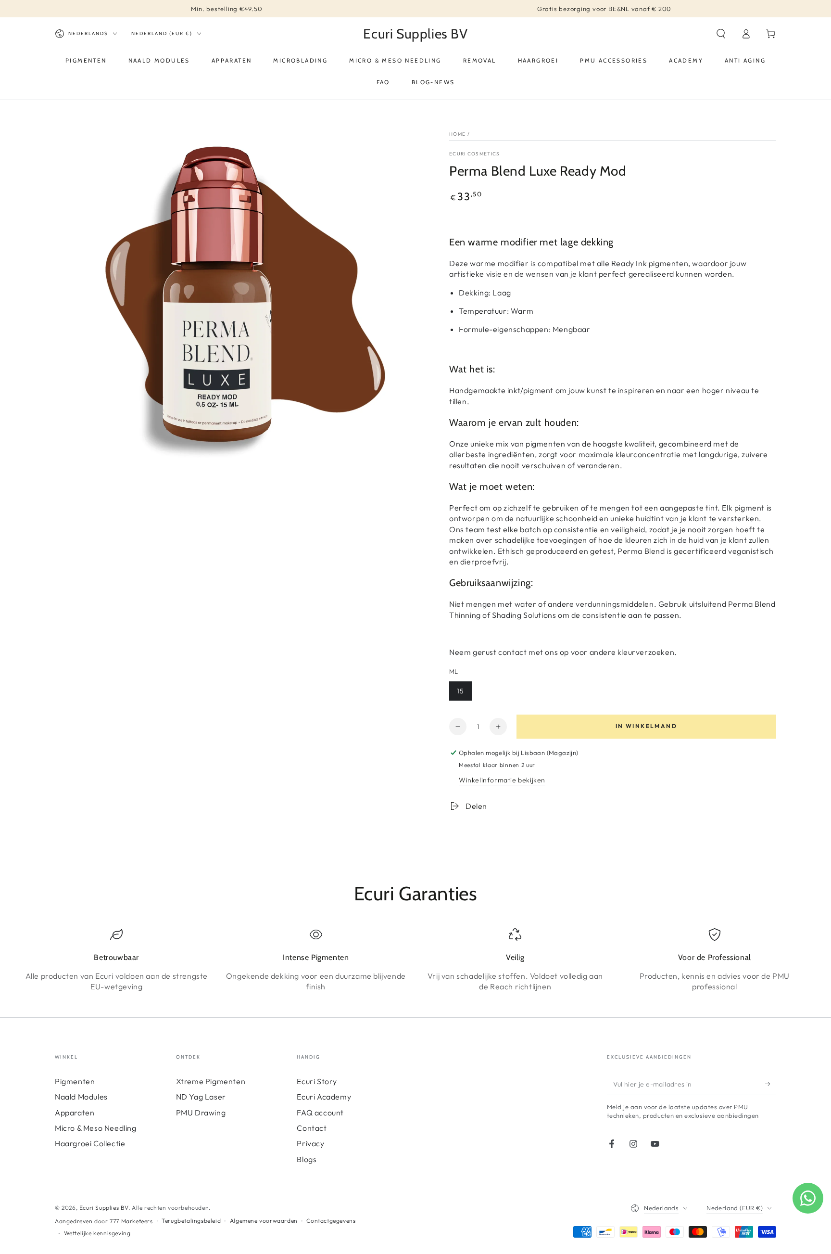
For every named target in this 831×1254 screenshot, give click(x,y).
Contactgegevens (330, 1220)
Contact (312, 1128)
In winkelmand (646, 725)
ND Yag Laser (201, 1096)
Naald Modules (81, 1096)
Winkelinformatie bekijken (502, 780)
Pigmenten (75, 1081)
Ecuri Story (317, 1081)
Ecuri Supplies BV (103, 1207)
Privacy (310, 1143)
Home (457, 134)
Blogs (306, 1159)
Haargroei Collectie (90, 1143)
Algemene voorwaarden (264, 1220)
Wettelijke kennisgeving (97, 1233)
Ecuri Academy (324, 1096)
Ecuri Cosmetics (474, 154)
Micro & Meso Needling (96, 1128)
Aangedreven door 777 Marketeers (104, 1221)
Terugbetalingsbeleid (191, 1220)
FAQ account (320, 1112)
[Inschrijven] (770, 1084)
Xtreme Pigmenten (211, 1081)
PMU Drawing (201, 1112)
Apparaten (74, 1112)
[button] (720, 33)
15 (460, 691)
